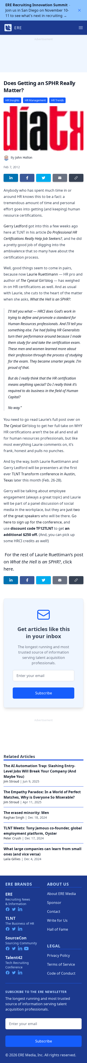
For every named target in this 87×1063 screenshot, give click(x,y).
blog (37, 280)
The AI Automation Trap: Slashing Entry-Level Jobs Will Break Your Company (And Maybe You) (40, 771)
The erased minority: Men (26, 812)
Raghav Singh (14, 817)
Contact (53, 911)
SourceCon (16, 938)
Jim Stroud (11, 781)
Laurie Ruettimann (42, 274)
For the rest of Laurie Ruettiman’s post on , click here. (43, 562)
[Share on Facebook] (27, 178)
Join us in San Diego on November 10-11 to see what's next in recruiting (37, 10)
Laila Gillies (12, 859)
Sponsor (54, 902)
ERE (8, 894)
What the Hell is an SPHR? (50, 299)
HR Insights (12, 100)
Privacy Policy (58, 955)
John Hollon (23, 157)
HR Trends (57, 100)
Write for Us (57, 920)
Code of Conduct (61, 973)
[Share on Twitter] (43, 178)
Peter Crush (12, 838)
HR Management (35, 100)
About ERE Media (61, 893)
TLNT (10, 918)
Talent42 (13, 957)
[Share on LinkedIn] (11, 178)
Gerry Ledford (15, 226)
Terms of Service (61, 964)
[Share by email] (60, 178)
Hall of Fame (57, 929)
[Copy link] (76, 178)
